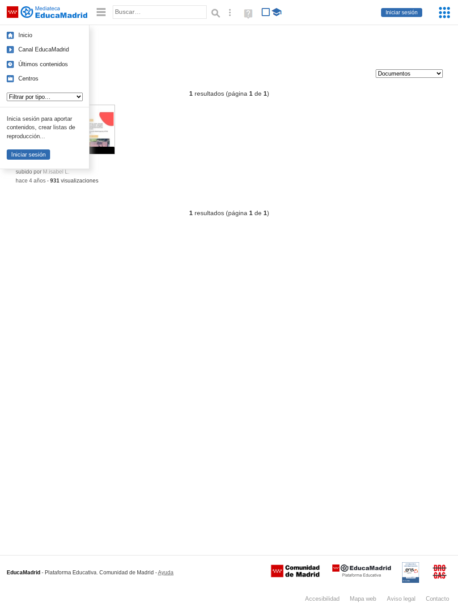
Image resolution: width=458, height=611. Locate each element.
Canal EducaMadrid (43, 49)
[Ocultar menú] (101, 12)
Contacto (437, 598)
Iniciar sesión (402, 12)
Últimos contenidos (43, 64)
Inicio (25, 35)
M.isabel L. (56, 171)
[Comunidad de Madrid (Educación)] (295, 575)
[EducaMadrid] (361, 575)
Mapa (363, 598)
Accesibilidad (322, 598)
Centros (28, 78)
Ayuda (166, 572)
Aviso (401, 598)
